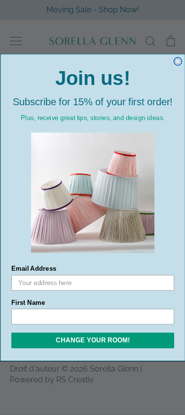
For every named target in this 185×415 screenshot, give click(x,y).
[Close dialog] (178, 61)
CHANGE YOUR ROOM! (93, 340)
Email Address (34, 268)
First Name (28, 302)
